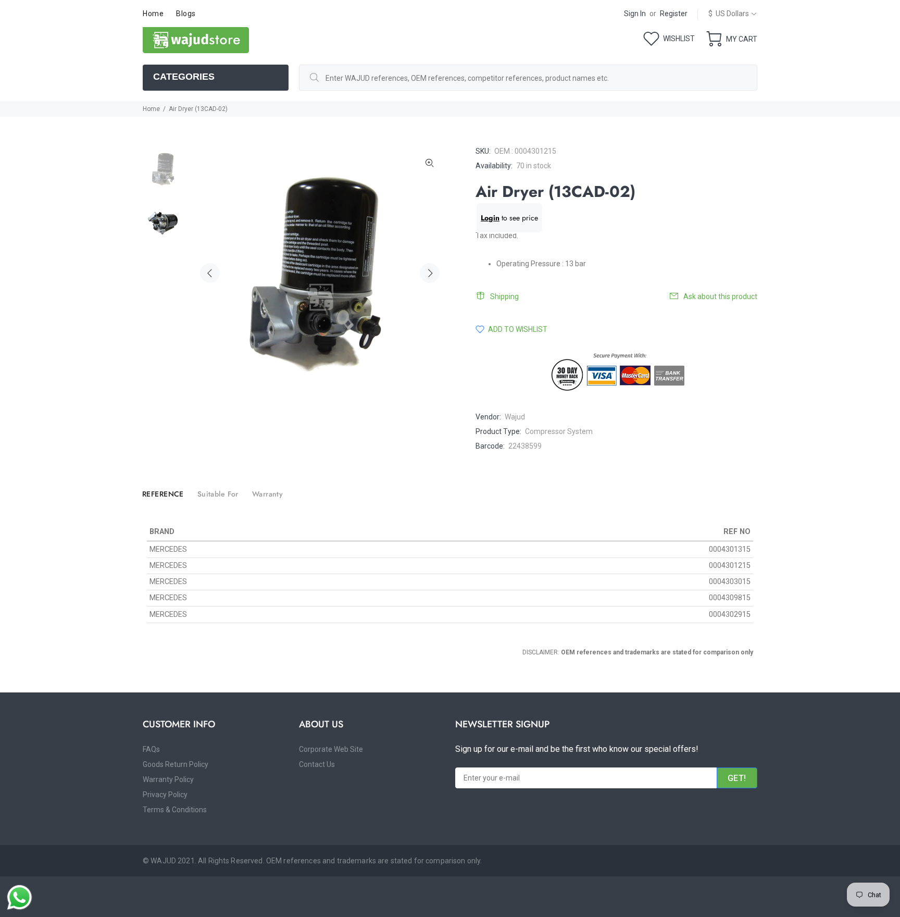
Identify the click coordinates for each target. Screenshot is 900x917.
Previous (210, 273)
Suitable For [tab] (218, 494)
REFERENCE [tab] (163, 494)
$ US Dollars (728, 13)
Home (151, 109)
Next (430, 273)
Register (674, 13)
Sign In (635, 13)
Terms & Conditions (175, 810)
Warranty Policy (168, 779)
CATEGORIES (184, 76)
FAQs (151, 749)
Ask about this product (720, 296)
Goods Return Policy (175, 764)
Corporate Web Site (331, 749)
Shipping (504, 296)
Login (490, 218)
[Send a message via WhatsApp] (19, 897)
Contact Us (317, 764)
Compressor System (559, 431)
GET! (737, 778)
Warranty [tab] (267, 494)
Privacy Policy (165, 794)
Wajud (515, 417)
